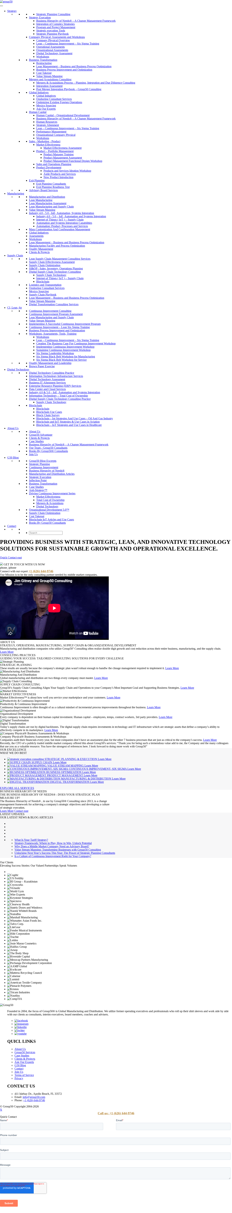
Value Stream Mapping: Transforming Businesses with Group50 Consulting (57, 849)
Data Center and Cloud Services (47, 389)
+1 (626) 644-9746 (40, 571)
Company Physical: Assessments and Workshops (57, 37)
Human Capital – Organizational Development (63, 115)
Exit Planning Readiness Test (53, 187)
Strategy (12, 10)
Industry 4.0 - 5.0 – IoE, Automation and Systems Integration (71, 216)
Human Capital (37, 112)
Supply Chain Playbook (42, 294)
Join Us (33, 454)
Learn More (7, 651)
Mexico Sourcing (46, 105)
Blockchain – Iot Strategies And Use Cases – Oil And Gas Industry (74, 418)
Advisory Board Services (43, 190)
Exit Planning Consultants (51, 183)
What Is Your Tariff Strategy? (31, 839)
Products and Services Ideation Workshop (67, 170)
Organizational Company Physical (55, 134)
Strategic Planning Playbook (52, 33)
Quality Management (41, 248)
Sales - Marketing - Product (44, 141)
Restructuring (44, 63)
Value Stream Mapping (49, 76)
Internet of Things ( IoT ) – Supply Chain (60, 219)
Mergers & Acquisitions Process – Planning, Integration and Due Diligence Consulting (85, 82)
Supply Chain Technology (51, 275)
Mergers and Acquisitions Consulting (50, 79)
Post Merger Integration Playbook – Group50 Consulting (68, 89)
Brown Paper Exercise (42, 366)
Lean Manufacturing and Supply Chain (51, 206)
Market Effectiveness (48, 144)
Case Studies (36, 441)
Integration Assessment (49, 85)
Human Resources (46, 121)
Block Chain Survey (48, 415)
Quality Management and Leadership (50, 363)
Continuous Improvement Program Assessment (56, 314)
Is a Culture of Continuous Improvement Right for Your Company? (52, 856)
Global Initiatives (39, 92)
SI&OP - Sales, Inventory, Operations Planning (56, 268)
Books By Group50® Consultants (48, 451)
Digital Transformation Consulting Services (53, 304)
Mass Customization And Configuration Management (59, 229)
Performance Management (51, 131)
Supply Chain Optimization (44, 265)
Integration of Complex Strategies (55, 24)
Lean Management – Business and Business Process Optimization (73, 66)
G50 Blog (13, 457)
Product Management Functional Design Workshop (73, 160)
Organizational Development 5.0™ (49, 509)
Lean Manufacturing (40, 200)
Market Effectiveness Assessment (63, 147)
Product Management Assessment (63, 157)
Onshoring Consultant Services (54, 99)
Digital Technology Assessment (54, 53)
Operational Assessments (50, 46)
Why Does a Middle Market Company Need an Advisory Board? (51, 846)
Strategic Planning (39, 464)
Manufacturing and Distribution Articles (51, 473)
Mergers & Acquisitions (49, 503)
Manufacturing (15, 193)
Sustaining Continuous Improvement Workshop (63, 350)
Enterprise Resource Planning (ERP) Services (55, 385)
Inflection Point (38, 480)
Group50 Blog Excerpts (42, 460)
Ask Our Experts (46, 108)
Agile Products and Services (60, 173)
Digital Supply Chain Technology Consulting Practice (60, 398)
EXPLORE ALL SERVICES (17, 788)
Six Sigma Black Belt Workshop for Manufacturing (65, 356)
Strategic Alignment (47, 125)
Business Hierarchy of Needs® (47, 470)
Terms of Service (24, 1075)
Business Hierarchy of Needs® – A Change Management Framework (76, 20)
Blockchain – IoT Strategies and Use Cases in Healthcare (69, 424)
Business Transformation (43, 59)
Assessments (36, 235)
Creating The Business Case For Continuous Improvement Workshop (76, 343)
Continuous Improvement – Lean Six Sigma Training (59, 327)
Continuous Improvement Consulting (50, 310)
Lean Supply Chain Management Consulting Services (59, 258)
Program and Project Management (55, 27)
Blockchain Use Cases (49, 411)
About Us (12, 428)
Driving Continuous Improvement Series (52, 493)
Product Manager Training (59, 154)
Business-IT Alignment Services (47, 382)
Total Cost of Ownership (50, 499)
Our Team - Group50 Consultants (48, 447)
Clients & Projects (39, 252)
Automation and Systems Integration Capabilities (64, 222)
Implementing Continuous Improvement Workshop (65, 346)
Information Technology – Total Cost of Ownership (58, 395)
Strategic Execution (40, 477)
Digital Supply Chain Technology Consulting (55, 271)
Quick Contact (11, 557)
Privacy (18, 1078)
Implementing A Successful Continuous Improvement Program (65, 323)
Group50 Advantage (40, 434)
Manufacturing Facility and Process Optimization (57, 245)
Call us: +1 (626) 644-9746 (116, 1113)
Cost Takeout (43, 72)
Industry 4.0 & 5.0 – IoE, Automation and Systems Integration (64, 392)
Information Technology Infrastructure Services (56, 376)
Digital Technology (18, 369)
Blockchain (42, 281)
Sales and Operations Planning (53, 164)
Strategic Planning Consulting (53, 14)
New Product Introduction (58, 177)
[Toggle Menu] (1, 5)
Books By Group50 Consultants (47, 522)
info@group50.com (34, 1097)
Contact (11, 526)
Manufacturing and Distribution (47, 196)
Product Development (48, 167)
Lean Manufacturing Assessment (47, 203)
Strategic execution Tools (50, 30)
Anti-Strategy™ (38, 490)
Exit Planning (37, 180)
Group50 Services (24, 1052)
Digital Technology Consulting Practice (51, 372)
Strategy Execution (40, 17)
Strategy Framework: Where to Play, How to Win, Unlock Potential (53, 843)
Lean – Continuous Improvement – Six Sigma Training (67, 43)
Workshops (42, 56)
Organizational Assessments (52, 50)
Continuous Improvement (43, 467)
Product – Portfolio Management (55, 151)
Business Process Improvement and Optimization (64, 69)
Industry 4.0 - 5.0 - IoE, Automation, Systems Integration (61, 213)
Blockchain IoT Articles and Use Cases (51, 519)
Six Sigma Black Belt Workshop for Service (61, 359)
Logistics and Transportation (45, 284)
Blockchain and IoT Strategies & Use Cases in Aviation (68, 421)
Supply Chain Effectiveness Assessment (52, 261)
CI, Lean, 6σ (14, 307)
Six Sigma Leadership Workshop (55, 353)
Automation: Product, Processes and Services (62, 226)
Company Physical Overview (53, 40)
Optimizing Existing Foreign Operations (59, 102)
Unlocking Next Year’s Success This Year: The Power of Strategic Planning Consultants (64, 852)
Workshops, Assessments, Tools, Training (52, 333)
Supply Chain (15, 255)
